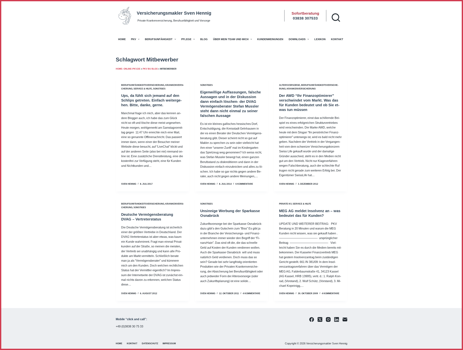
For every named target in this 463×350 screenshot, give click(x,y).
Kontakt (337, 39)
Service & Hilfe (142, 88)
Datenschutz (150, 343)
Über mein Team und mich (231, 39)
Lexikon (320, 39)
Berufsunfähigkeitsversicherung (142, 85)
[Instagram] (328, 319)
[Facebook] (311, 319)
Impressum (169, 343)
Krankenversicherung (301, 88)
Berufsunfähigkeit (159, 39)
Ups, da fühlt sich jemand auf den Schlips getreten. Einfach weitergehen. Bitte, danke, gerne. (151, 100)
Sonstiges (159, 88)
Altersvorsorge (289, 85)
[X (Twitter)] (320, 319)
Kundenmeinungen (270, 39)
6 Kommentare (244, 184)
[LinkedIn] (336, 319)
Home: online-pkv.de (128, 69)
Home (122, 39)
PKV (133, 39)
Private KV (285, 204)
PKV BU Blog (150, 69)
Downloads (297, 39)
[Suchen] (336, 17)
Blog (204, 39)
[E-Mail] (345, 319)
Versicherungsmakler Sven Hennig (174, 13)
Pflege (186, 39)
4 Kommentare (251, 293)
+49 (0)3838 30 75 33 (129, 326)
